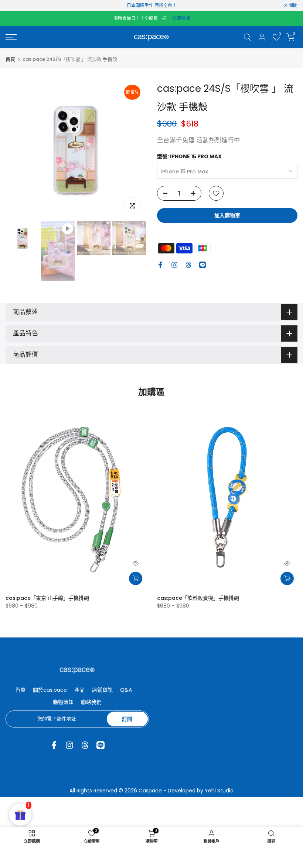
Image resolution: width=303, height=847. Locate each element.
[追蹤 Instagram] (174, 265)
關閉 (14, 5)
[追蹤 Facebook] (160, 265)
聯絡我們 (91, 702)
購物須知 (63, 702)
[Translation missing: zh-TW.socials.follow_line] (202, 265)
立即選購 (181, 18)
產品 (79, 690)
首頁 (10, 59)
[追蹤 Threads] (188, 265)
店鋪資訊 (102, 690)
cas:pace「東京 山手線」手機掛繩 (47, 598)
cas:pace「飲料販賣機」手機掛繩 (198, 598)
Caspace (150, 790)
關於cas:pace (50, 690)
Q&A (126, 690)
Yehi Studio (219, 790)
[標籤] (151, 5)
